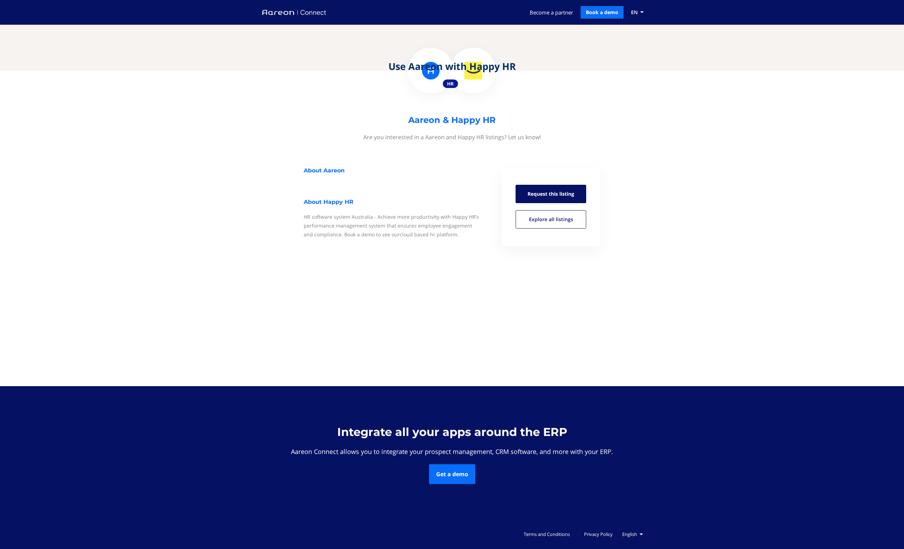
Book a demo (602, 12)
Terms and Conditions (547, 534)
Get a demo (452, 474)
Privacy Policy (598, 534)
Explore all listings (551, 219)
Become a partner (551, 12)
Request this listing (551, 193)
